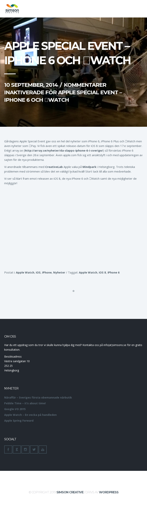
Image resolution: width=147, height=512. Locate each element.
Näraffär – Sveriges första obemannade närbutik (38, 397)
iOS (38, 272)
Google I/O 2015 (15, 409)
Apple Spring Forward (18, 420)
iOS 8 (102, 272)
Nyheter (59, 272)
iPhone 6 (114, 272)
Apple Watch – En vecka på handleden (30, 415)
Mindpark (89, 167)
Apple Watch (25, 272)
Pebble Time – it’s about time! (25, 403)
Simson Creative (69, 492)
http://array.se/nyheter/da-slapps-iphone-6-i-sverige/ (64, 150)
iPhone (47, 272)
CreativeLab (54, 167)
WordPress (108, 492)
